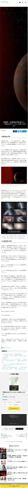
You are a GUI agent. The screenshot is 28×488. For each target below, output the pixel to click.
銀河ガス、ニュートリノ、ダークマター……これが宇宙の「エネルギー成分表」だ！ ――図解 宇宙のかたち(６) (14, 361)
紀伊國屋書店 (18, 402)
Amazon (5, 402)
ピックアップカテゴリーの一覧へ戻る (14, 441)
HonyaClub (16, 404)
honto (5, 404)
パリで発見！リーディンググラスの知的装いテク (17, 461)
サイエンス (8, 347)
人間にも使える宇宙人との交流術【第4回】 (12, 354)
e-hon (10, 404)
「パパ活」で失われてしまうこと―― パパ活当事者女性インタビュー (21, 436)
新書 (4, 347)
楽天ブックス (11, 402)
